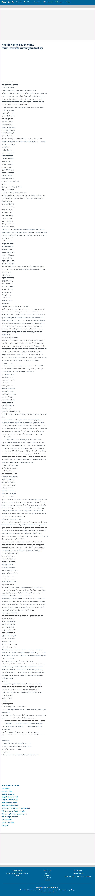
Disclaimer (47, 880)
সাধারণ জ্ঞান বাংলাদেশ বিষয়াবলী (9, 803)
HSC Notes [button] (27, 2)
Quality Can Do (7, 2)
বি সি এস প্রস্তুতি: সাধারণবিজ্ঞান (10, 817)
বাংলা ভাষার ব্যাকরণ (6, 820)
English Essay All (8, 794)
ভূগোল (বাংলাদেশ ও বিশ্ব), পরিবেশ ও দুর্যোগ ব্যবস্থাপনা (16, 808)
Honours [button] (36, 2)
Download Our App (78, 873)
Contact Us (47, 875)
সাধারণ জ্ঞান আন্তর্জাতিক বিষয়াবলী (10, 805)
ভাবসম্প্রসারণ (5, 825)
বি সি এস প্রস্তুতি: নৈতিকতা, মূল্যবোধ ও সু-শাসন (14, 814)
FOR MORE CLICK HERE (10, 785)
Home (20, 2)
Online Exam (59, 2)
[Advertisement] (47, 25)
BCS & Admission (48, 2)
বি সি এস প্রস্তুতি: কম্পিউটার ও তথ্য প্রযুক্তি (13, 811)
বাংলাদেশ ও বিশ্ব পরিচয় (8, 822)
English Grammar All (10, 797)
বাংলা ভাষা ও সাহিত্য (7, 791)
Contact (67, 2)
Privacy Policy (47, 877)
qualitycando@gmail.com (49, 892)
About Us (47, 873)
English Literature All (10, 800)
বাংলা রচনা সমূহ (5, 788)
